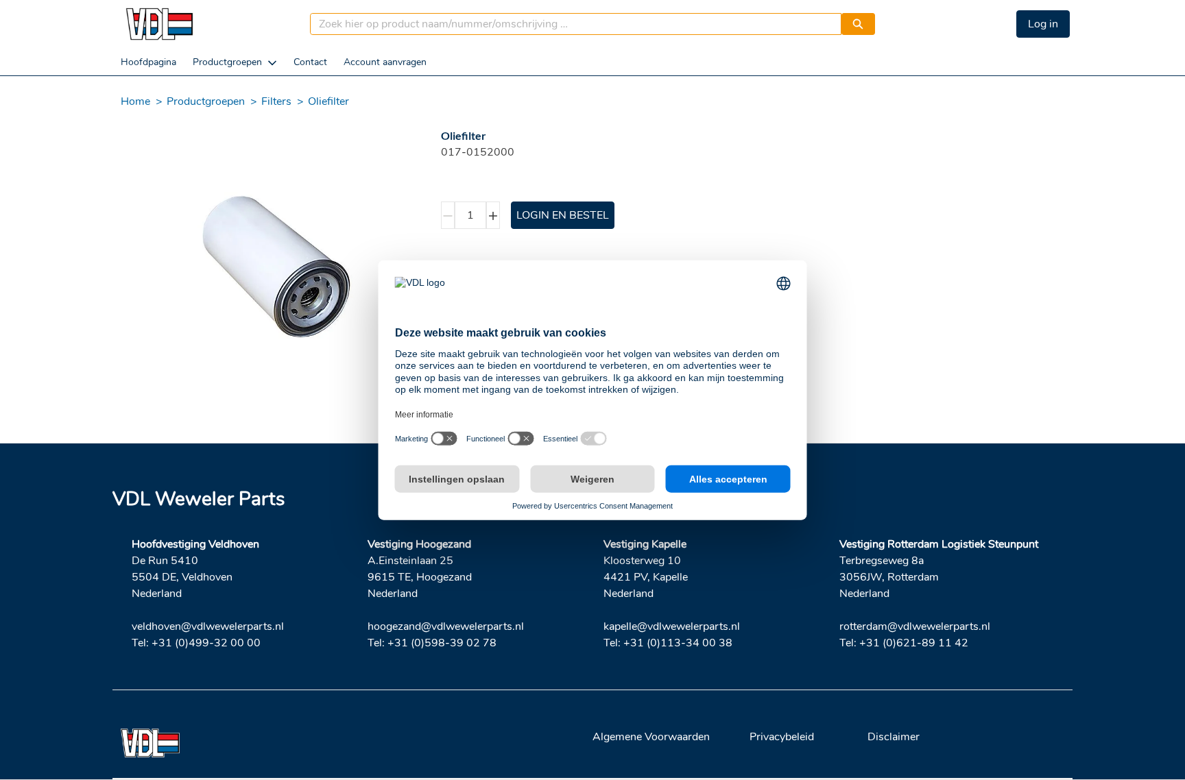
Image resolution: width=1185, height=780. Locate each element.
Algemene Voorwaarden (651, 736)
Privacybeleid (782, 736)
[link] (148, 62)
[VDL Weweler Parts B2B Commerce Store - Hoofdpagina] (159, 24)
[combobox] (570, 24)
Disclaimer (893, 736)
